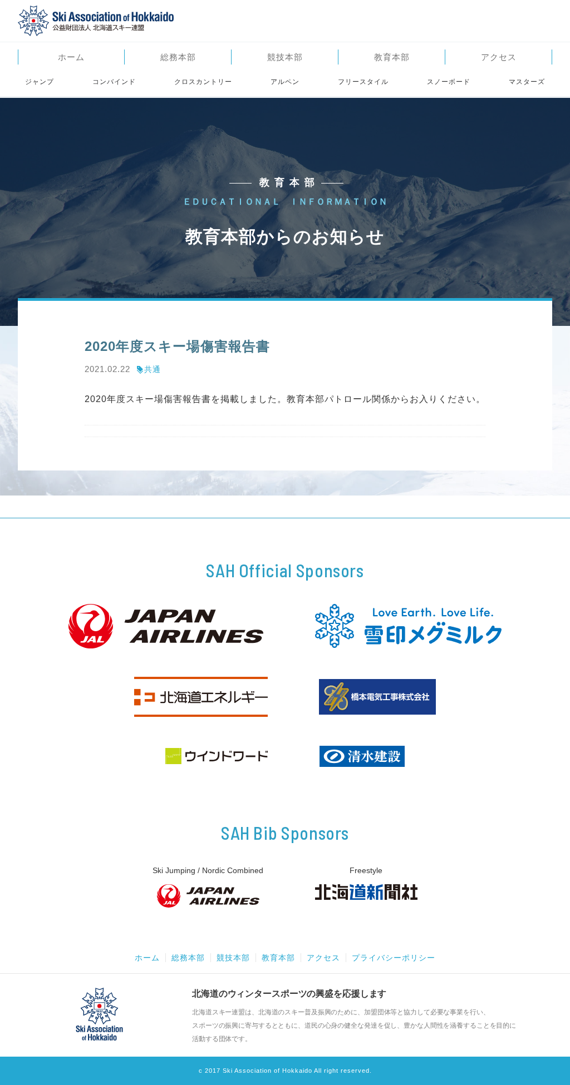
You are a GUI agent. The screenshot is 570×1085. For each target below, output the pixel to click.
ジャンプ (39, 82)
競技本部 (285, 57)
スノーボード (448, 82)
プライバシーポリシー (393, 957)
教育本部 (392, 57)
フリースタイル (363, 82)
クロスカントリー (203, 82)
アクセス (499, 57)
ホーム (71, 57)
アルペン (285, 82)
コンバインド (114, 82)
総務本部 (178, 57)
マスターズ (527, 82)
